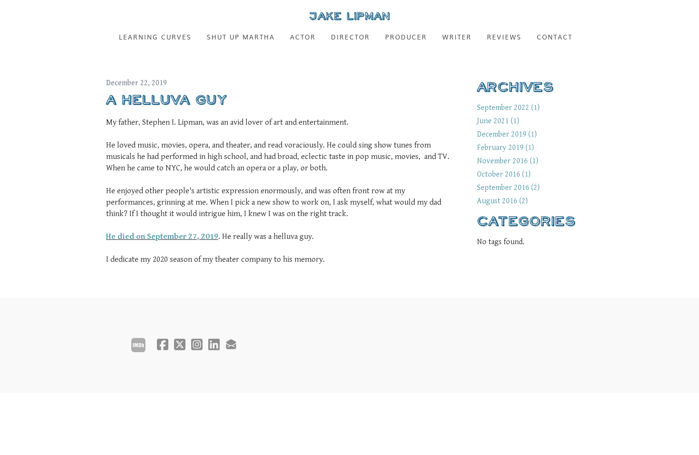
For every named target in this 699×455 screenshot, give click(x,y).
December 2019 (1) (507, 134)
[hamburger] (64, 15)
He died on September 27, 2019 (162, 236)
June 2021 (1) (498, 121)
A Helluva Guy (166, 100)
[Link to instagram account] (197, 344)
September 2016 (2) (508, 187)
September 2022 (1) (508, 107)
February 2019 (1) (505, 147)
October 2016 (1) (504, 174)
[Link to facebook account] (162, 344)
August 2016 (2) (502, 201)
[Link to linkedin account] (214, 344)
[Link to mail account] (231, 344)
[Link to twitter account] (179, 344)
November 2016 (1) (507, 161)
